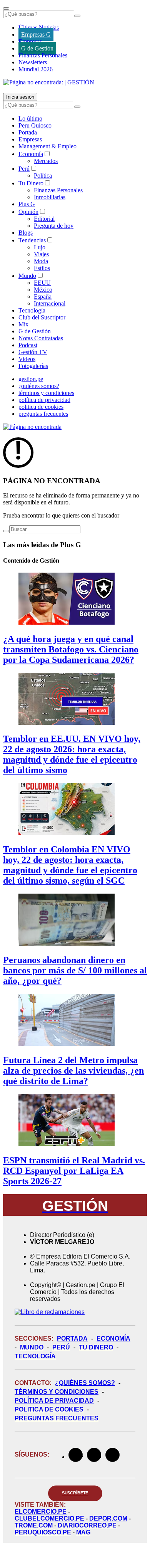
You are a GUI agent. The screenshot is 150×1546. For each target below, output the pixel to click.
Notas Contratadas (40, 338)
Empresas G (36, 34)
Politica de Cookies (49, 1409)
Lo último (30, 118)
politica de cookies (40, 406)
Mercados (46, 161)
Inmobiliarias (49, 197)
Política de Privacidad (54, 1400)
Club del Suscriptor (41, 317)
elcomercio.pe (41, 1511)
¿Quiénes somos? (85, 1383)
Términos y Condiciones (56, 1391)
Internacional (49, 303)
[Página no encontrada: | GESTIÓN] (48, 82)
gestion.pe (30, 379)
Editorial (44, 218)
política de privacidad (44, 400)
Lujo (39, 247)
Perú (24, 168)
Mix (23, 324)
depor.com (108, 1518)
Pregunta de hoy (53, 225)
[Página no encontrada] (32, 426)
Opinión (28, 211)
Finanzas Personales (42, 55)
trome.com (34, 1525)
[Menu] (6, 8)
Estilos (42, 268)
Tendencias (32, 240)
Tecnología (31, 310)
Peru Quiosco (35, 125)
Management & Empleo (47, 146)
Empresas (30, 41)
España (43, 296)
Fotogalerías (33, 366)
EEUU (42, 282)
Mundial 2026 (35, 69)
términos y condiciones (46, 393)
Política (43, 175)
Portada (27, 132)
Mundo (27, 275)
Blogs (25, 232)
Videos (26, 359)
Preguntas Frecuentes (56, 1418)
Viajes (41, 254)
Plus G (26, 204)
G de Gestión (37, 48)
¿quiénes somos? (38, 386)
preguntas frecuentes (43, 413)
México (43, 289)
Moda (41, 261)
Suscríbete (75, 1493)
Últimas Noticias (38, 27)
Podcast (27, 345)
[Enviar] (77, 16)
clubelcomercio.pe (49, 1518)
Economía (30, 154)
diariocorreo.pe (87, 1525)
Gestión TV (32, 352)
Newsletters (32, 62)
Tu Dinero (30, 183)
